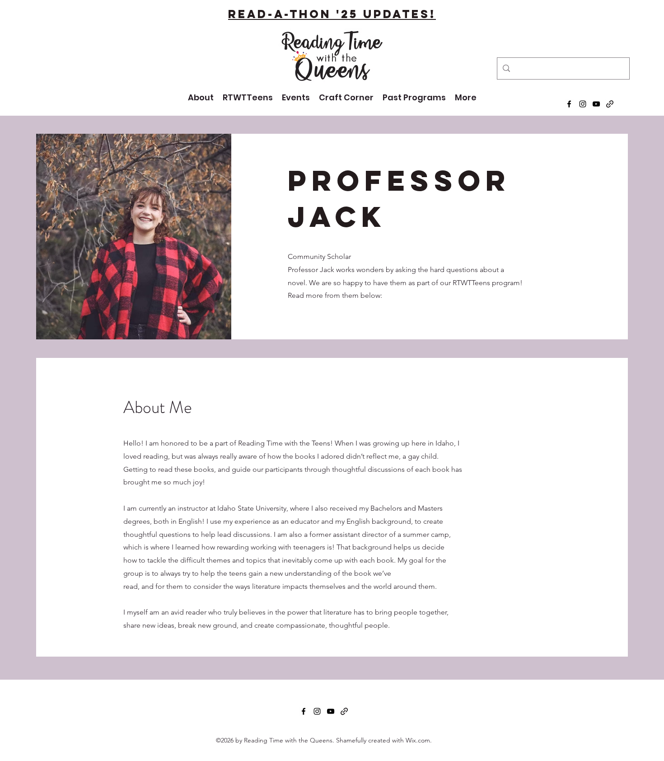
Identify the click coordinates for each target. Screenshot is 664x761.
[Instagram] (582, 103)
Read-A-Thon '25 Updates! (332, 14)
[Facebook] (569, 103)
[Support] (609, 103)
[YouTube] (596, 103)
